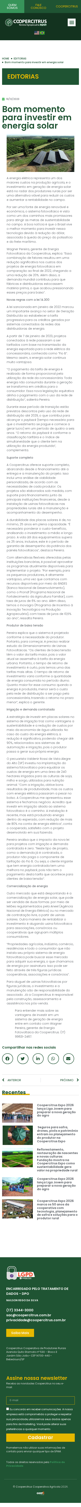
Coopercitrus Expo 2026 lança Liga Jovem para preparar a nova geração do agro (56, 1110)
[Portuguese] (42, 32)
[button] (72, 22)
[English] (37, 32)
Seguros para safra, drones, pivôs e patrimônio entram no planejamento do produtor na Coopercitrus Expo (57, 1134)
